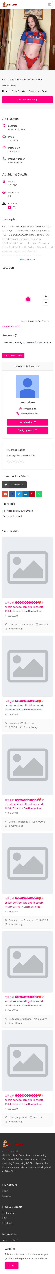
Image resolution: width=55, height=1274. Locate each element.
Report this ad (14, 516)
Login (5, 1191)
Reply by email (26, 430)
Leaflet (24, 321)
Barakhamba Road (38, 91)
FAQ (4, 1218)
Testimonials (9, 1213)
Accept (11, 1265)
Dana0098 (12, 615)
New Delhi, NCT (10, 326)
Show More (26, 259)
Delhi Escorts (18, 91)
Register (6, 1196)
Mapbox (33, 321)
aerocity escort (10, 1151)
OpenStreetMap (44, 321)
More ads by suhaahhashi (19, 511)
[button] (45, 296)
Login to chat (26, 422)
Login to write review (13, 355)
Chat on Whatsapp (28, 99)
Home (5, 91)
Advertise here (10, 1240)
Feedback (7, 1223)
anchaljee (27, 402)
